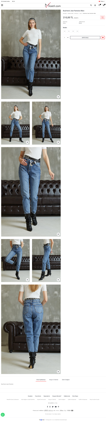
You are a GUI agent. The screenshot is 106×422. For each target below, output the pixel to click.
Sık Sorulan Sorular (5, 1)
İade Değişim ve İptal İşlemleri (28, 399)
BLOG (13, 1)
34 (64, 31)
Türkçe (102, 1)
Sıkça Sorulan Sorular (94, 399)
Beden (65, 27)
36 (69, 31)
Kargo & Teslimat (52, 399)
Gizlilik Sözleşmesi (83, 399)
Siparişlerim (47, 396)
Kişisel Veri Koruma (41, 399)
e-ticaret (53, 419)
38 (73, 31)
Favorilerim (38, 396)
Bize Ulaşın (75, 396)
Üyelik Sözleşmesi (72, 399)
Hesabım (30, 396)
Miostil (80, 23)
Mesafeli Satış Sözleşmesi (13, 399)
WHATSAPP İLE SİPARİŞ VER (3, 415)
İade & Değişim (62, 399)
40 (77, 31)
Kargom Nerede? (56, 396)
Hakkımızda (67, 396)
